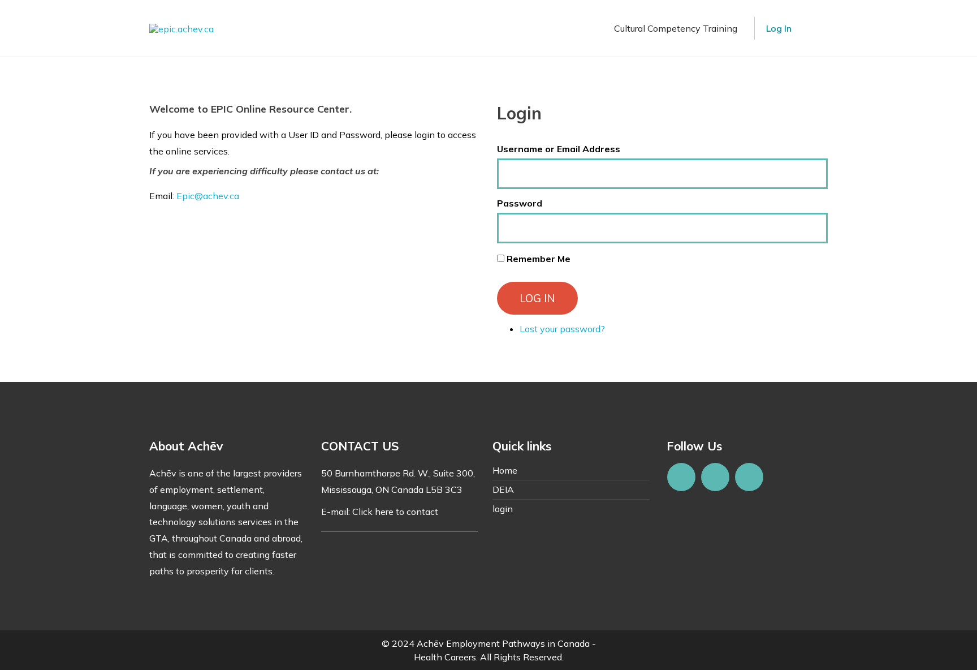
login (502, 509)
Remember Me (538, 258)
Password (519, 203)
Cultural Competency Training (675, 28)
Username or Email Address (558, 149)
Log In (779, 28)
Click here (373, 511)
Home (504, 470)
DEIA (503, 489)
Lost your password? (562, 328)
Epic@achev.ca (207, 195)
